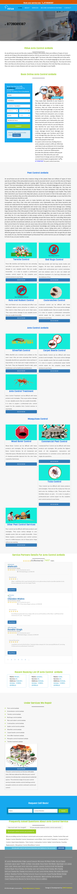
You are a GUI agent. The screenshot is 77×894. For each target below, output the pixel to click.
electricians (29, 866)
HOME (20, 8)
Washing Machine (16, 861)
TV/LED (23, 864)
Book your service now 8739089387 (38, 3)
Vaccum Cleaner (60, 861)
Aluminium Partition (16, 874)
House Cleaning (19, 869)
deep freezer (60, 864)
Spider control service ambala (15, 726)
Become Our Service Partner (27, 879)
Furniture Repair (9, 869)
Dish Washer (52, 864)
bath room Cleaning (10, 871)
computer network (20, 876)
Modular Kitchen (61, 874)
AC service (8, 861)
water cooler (8, 866)
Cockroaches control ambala (15, 723)
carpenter (42, 866)
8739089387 (11, 88)
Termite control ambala (14, 714)
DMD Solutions (67, 888)
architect (7, 874)
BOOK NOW (21, 280)
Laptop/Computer (32, 861)
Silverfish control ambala (14, 729)
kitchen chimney (48, 871)
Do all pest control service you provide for (21, 831)
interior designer (9, 876)
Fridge (24, 861)
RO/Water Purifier (50, 861)
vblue (10, 8)
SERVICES (35, 8)
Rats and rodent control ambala (16, 720)
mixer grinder (36, 864)
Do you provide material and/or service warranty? (45, 827)
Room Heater (44, 864)
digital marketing (46, 876)
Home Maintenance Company (31, 888)
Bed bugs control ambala (14, 717)
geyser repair (16, 864)
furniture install (49, 866)
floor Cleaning (20, 871)
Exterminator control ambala (15, 711)
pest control (40, 871)
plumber (35, 866)
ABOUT (27, 8)
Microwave (41, 861)
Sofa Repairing (59, 866)
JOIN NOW (61, 848)
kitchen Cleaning (49, 869)
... (28, 659)
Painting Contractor (28, 874)
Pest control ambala (13, 708)
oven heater (8, 864)
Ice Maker (28, 864)
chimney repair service (19, 866)
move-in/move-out (30, 871)
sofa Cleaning (28, 869)
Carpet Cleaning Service (11, 879)
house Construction (40, 874)
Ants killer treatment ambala (15, 735)
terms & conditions (41, 879)
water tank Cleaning (38, 869)
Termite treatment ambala (15, 741)
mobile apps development (33, 876)
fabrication (65, 871)
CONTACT (67, 8)
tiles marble (57, 871)
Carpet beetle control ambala (15, 732)
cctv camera (67, 864)
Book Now (17, 135)
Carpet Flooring (51, 874)
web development (57, 876)
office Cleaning (59, 869)
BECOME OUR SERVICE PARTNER (51, 8)
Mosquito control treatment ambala (17, 738)
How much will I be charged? (17, 827)
